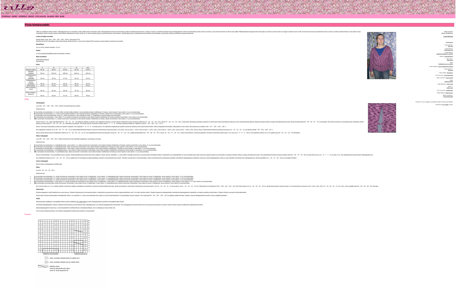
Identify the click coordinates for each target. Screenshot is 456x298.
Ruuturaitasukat (448, 75)
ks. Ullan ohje (81, 202)
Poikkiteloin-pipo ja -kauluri (445, 64)
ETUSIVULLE (6, 16)
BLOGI (62, 16)
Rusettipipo (450, 72)
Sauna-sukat (449, 77)
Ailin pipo (450, 46)
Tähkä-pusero (449, 92)
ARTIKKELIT (23, 16)
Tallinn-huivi (450, 87)
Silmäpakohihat (448, 81)
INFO (57, 16)
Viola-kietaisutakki (448, 96)
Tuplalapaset (449, 90)
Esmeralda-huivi (448, 50)
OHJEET (14, 16)
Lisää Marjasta (448, 36)
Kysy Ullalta (445, 104)
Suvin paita (450, 84)
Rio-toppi (450, 70)
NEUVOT (31, 16)
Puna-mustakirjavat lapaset (445, 66)
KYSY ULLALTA (40, 16)
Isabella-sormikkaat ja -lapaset (444, 54)
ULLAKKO (50, 16)
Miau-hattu (450, 60)
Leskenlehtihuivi (448, 56)
